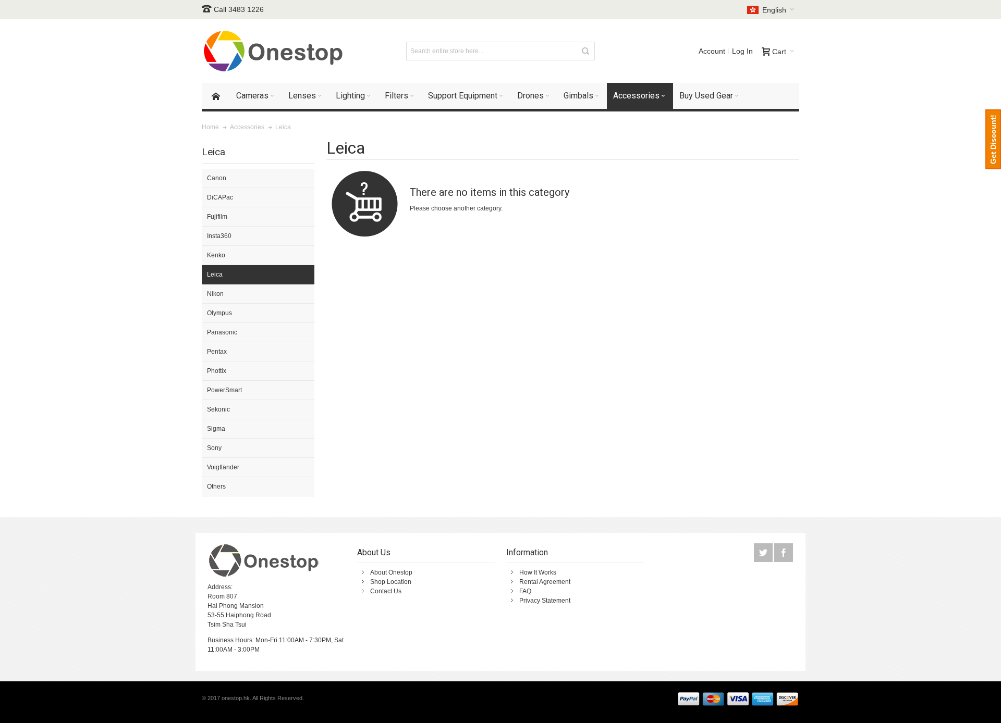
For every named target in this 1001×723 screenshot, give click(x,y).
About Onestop (391, 572)
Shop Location (390, 581)
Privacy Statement (544, 600)
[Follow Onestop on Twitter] (764, 553)
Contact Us (385, 591)
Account (712, 51)
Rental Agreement (544, 581)
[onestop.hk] (275, 50)
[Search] (585, 51)
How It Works (537, 572)
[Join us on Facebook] (783, 553)
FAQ (525, 591)
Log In (742, 51)
